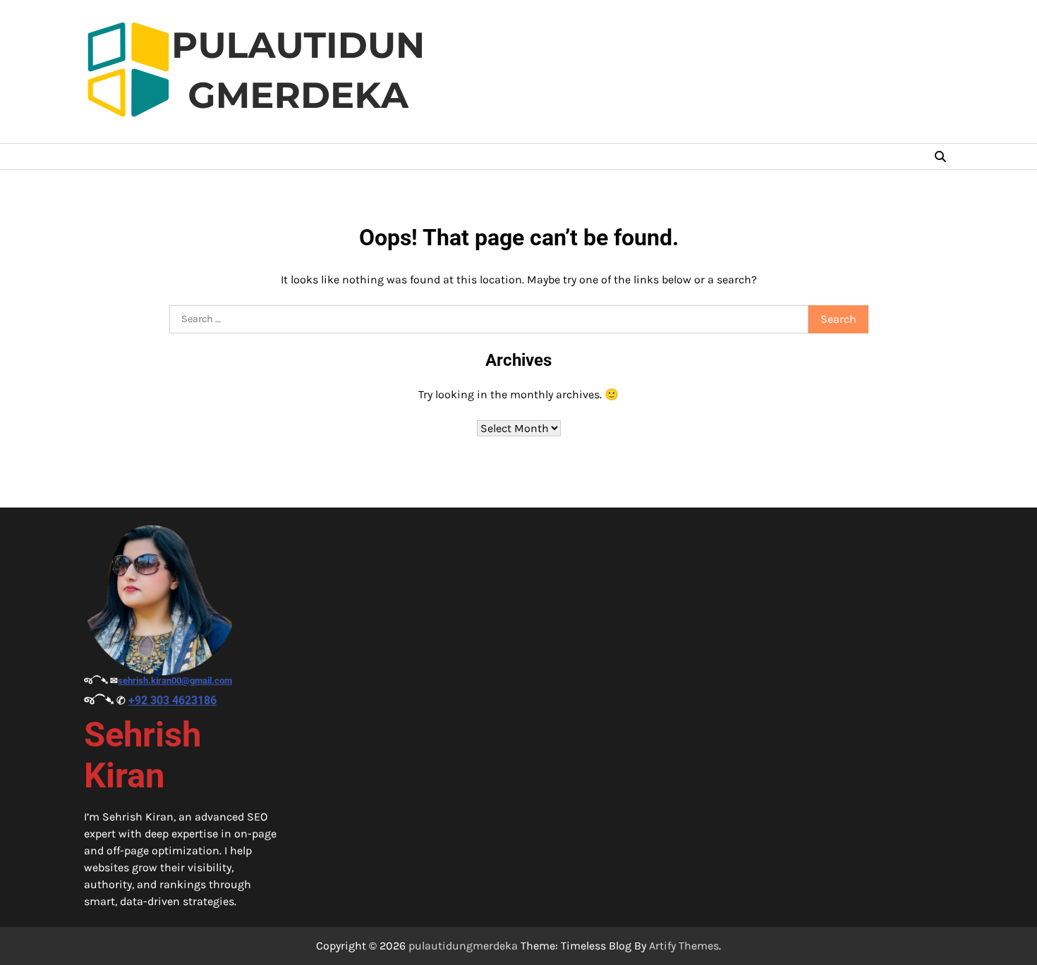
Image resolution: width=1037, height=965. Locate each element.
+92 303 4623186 (172, 700)
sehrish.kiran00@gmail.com (175, 680)
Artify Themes (684, 945)
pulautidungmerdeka (463, 945)
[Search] (940, 156)
